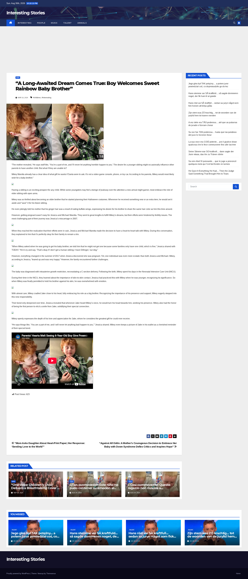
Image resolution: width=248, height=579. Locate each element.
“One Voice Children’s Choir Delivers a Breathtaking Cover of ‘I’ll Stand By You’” (35, 488)
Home (238, 573)
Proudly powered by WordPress (18, 573)
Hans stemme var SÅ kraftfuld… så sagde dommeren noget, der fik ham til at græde (94, 536)
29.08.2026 (18, 541)
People (41, 23)
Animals (82, 23)
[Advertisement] (124, 46)
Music (54, 23)
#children (37, 97)
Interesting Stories (25, 13)
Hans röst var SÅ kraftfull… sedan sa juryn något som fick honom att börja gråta (151, 536)
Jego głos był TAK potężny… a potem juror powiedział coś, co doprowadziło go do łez (34, 536)
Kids (17, 77)
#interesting (46, 97)
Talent (67, 23)
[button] (234, 23)
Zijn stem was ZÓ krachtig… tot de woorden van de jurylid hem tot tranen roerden (210, 536)
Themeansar (51, 573)
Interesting (25, 23)
